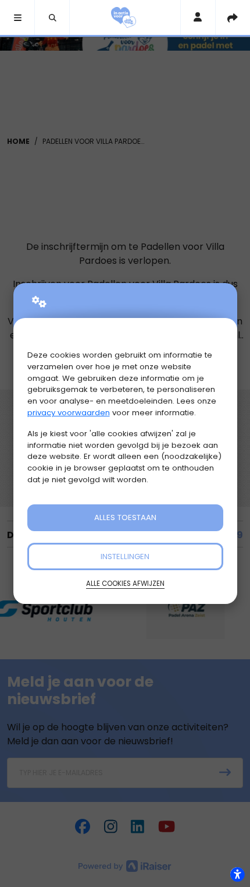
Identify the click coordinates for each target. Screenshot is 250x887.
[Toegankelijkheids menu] (237, 874)
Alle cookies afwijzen (125, 583)
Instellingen (125, 556)
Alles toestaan (125, 517)
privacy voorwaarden (68, 412)
